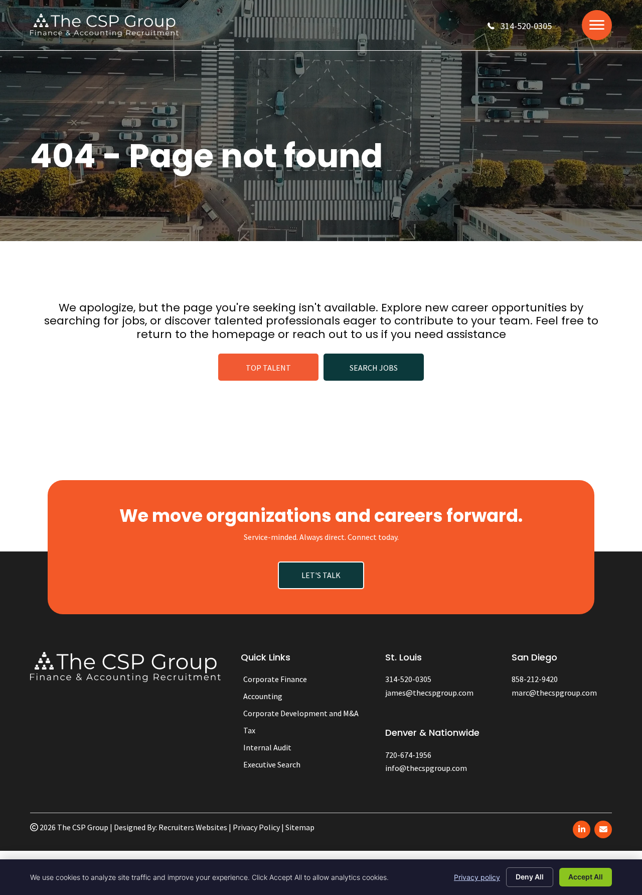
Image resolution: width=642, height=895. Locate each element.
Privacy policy (477, 877)
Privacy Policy (256, 827)
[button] (519, 26)
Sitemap (299, 827)
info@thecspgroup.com (426, 768)
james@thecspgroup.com (429, 693)
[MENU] (597, 25)
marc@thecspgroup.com (554, 693)
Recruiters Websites (192, 827)
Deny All (530, 876)
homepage (243, 334)
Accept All (585, 876)
